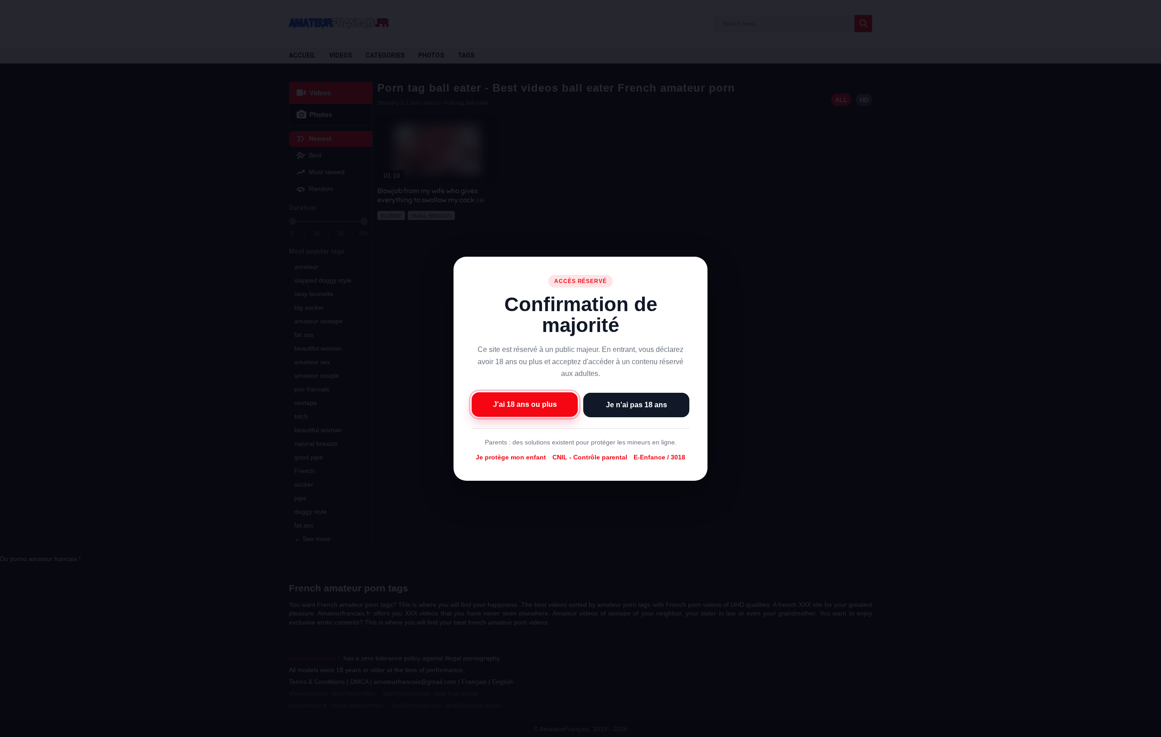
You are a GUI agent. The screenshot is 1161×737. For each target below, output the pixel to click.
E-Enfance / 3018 (659, 457)
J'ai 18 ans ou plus (525, 404)
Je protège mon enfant (511, 457)
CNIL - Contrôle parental (589, 457)
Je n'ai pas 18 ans (636, 404)
